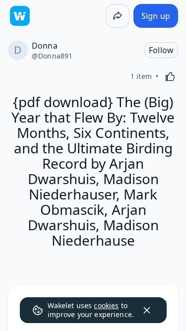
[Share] (117, 16)
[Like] (170, 76)
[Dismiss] (147, 310)
